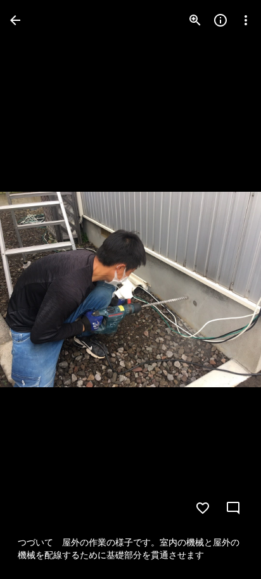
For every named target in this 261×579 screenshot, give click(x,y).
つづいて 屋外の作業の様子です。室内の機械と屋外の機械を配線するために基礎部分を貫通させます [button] (128, 549)
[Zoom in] (195, 20)
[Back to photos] (15, 20)
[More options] (245, 20)
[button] (35, 290)
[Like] (202, 508)
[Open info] (220, 20)
